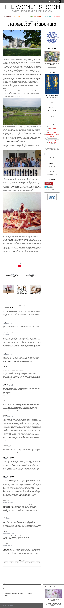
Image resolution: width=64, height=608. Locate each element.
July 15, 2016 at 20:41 (7, 368)
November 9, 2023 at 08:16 (8, 477)
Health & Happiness (28, 16)
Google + (26, 265)
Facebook (7, 265)
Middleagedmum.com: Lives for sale (35, 294)
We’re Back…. (8, 293)
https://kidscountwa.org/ (8, 507)
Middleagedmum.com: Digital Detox (31, 275)
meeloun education (8, 457)
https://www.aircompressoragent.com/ (11, 538)
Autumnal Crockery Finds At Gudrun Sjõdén (52, 64)
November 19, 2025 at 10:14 (8, 533)
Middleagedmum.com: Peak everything (22, 294)
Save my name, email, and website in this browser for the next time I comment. (18, 593)
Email (38, 265)
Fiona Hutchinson (8, 307)
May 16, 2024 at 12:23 (7, 518)
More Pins (52, 143)
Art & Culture (7, 16)
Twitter (14, 265)
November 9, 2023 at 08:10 (8, 458)
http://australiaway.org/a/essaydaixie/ (27, 495)
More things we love (52, 67)
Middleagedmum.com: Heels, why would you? (12, 275)
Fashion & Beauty (17, 16)
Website (4, 588)
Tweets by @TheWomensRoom (52, 118)
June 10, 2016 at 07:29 (7, 309)
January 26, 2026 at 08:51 (8, 545)
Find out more (52, 166)
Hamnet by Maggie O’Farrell (52, 95)
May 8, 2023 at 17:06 (7, 446)
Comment (5, 565)
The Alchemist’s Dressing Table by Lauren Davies (54, 600)
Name (4, 579)
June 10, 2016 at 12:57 (7, 334)
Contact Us (55, 189)
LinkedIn (32, 265)
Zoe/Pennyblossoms (8, 384)
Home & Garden (38, 16)
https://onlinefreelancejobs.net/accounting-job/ (27, 404)
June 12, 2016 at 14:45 (7, 354)
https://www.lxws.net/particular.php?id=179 (12, 465)
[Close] (45, 587)
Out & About (57, 16)
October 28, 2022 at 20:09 (8, 416)
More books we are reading (52, 97)
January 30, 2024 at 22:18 (8, 502)
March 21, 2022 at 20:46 (8, 401)
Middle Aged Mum (48, 16)
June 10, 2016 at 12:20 (7, 323)
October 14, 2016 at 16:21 (8, 385)
